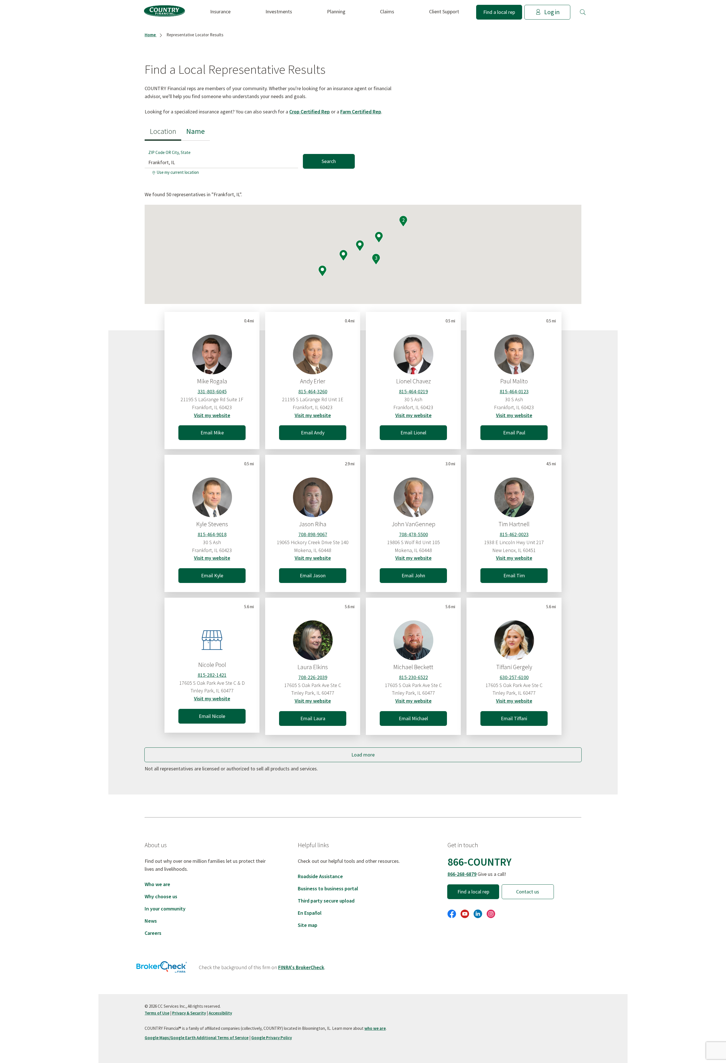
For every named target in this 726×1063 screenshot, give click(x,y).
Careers (153, 933)
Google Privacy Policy (271, 1037)
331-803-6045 (212, 391)
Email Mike (212, 432)
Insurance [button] (220, 11)
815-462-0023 (514, 534)
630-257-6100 (514, 677)
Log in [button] (552, 12)
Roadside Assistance (320, 876)
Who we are (157, 884)
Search (329, 161)
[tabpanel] (249, 159)
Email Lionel (413, 432)
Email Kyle (212, 575)
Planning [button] (336, 11)
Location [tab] (163, 131)
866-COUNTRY (480, 861)
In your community (165, 908)
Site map (307, 925)
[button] (583, 12)
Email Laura (312, 718)
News (151, 921)
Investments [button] (278, 11)
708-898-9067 (312, 534)
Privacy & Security (189, 1013)
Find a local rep (499, 12)
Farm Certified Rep (360, 111)
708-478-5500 (413, 534)
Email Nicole (212, 716)
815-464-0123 (514, 391)
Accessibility (220, 1013)
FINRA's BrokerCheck (301, 967)
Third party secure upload (326, 900)
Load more (363, 754)
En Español (310, 913)
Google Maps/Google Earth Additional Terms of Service (196, 1037)
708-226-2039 (312, 677)
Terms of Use (157, 1013)
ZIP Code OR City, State (169, 152)
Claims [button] (387, 11)
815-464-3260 (312, 391)
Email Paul (514, 432)
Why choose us (161, 896)
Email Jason (313, 575)
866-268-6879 (462, 874)
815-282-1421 (212, 675)
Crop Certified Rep (309, 111)
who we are (375, 1028)
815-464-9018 (212, 534)
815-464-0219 (413, 391)
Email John (413, 575)
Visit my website (212, 415)
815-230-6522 (413, 677)
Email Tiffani (514, 718)
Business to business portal (328, 888)
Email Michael (413, 718)
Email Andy (312, 432)
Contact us (527, 891)
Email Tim (514, 575)
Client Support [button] (444, 11)
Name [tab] (195, 131)
